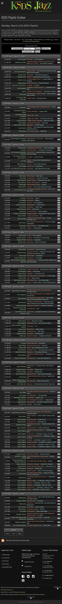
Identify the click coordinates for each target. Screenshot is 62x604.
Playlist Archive (4, 592)
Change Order (27, 51)
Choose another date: (31, 46)
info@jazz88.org (49, 575)
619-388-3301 (48, 570)
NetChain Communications (31, 41)
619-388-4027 (48, 561)
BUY (59, 59)
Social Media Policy (7, 567)
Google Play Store (29, 562)
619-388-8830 (48, 566)
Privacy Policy (5, 564)
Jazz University (6, 558)
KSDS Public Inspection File (7, 589)
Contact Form (48, 578)
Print (37, 51)
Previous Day (18, 48)
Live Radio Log (48, 39)
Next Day (45, 48)
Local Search (5, 561)
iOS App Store (27, 566)
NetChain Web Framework (38, 594)
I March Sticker (6, 554)
